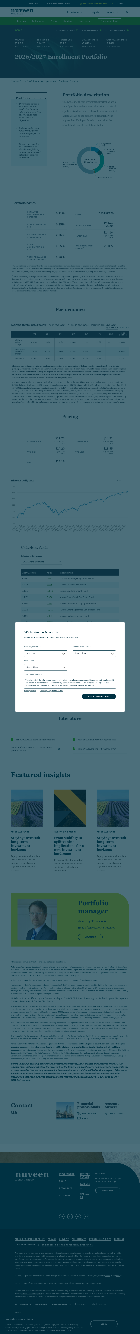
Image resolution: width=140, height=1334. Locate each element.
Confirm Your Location (82, 647)
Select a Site (29, 661)
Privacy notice (30, 691)
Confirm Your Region (32, 647)
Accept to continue (98, 696)
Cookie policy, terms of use (51, 691)
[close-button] (120, 627)
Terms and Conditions (33, 674)
